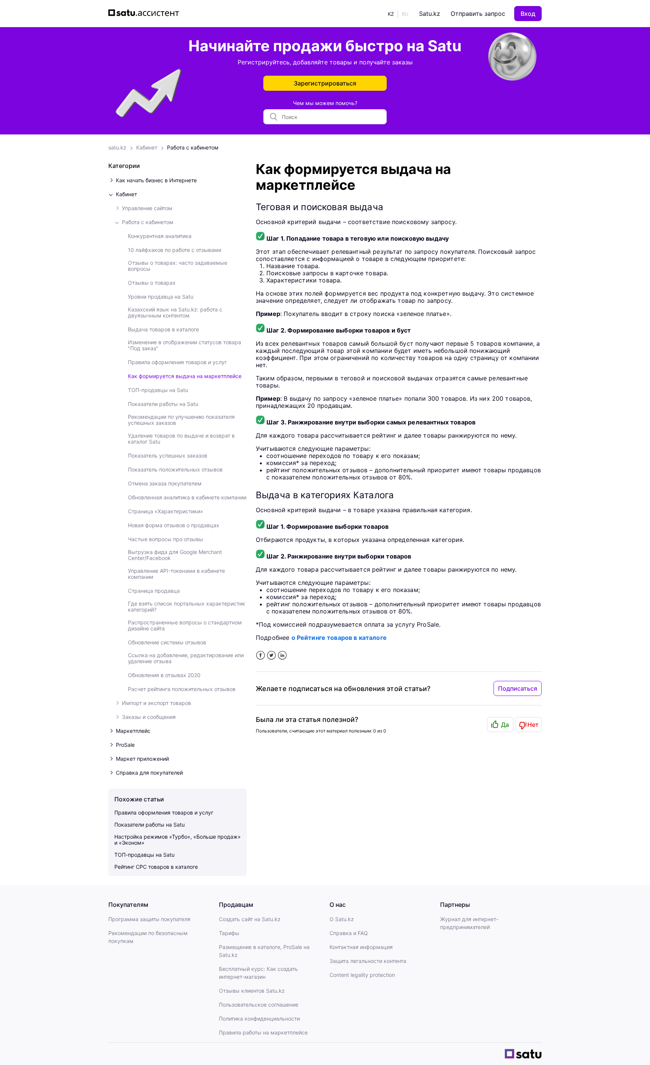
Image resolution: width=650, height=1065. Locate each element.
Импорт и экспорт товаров (156, 703)
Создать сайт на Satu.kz (250, 919)
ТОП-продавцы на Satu (158, 390)
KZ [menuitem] (391, 14)
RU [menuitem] (405, 14)
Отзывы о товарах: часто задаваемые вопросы (177, 266)
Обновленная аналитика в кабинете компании (187, 497)
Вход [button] (528, 13)
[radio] (500, 724)
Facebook (260, 655)
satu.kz (117, 147)
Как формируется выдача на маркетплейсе (184, 376)
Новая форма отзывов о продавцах (173, 525)
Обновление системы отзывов (167, 642)
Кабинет (146, 147)
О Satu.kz (342, 919)
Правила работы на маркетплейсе (263, 1032)
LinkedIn (282, 655)
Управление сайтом (147, 208)
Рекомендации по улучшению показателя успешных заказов (181, 420)
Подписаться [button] (517, 688)
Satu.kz (429, 13)
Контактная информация (361, 947)
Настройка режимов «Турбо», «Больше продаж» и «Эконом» (177, 839)
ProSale (125, 745)
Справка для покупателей (149, 773)
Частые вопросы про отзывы (165, 539)
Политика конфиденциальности (259, 1018)
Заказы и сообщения (149, 717)
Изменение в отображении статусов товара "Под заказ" (184, 345)
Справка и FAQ (349, 933)
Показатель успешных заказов (167, 456)
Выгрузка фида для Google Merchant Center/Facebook (175, 555)
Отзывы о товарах (152, 283)
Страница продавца (154, 591)
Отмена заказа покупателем (165, 484)
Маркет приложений (142, 759)
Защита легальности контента (368, 961)
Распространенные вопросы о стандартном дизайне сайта (185, 625)
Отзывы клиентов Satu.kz (252, 990)
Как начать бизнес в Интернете (156, 180)
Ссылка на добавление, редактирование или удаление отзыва (186, 658)
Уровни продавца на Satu (160, 297)
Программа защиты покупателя (149, 919)
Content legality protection (362, 975)
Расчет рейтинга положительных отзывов (181, 689)
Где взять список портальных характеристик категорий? (186, 607)
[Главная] (145, 13)
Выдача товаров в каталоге (163, 330)
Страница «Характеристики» (165, 511)
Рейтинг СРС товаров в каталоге (156, 867)
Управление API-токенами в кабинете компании (176, 574)
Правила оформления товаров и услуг (177, 362)
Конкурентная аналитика (159, 236)
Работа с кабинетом (193, 147)
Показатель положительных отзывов (175, 470)
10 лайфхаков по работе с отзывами (174, 250)
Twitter (271, 655)
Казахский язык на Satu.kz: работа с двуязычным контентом (175, 313)
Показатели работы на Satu (163, 404)
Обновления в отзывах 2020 (164, 675)
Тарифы (229, 933)
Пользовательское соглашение (258, 1004)
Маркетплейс (133, 731)
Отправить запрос (478, 13)
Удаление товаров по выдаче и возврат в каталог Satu (181, 439)
